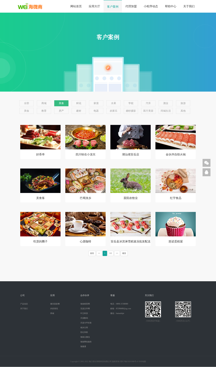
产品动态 (24, 304)
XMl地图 (142, 361)
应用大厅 (94, 6)
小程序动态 (151, 6)
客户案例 (112, 6)
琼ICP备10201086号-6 (129, 361)
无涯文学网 (85, 308)
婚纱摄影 (131, 110)
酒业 (165, 103)
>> (117, 253)
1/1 (110, 253)
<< (99, 253)
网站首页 (76, 6)
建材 (78, 110)
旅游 (183, 103)
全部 (26, 103)
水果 (113, 103)
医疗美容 (148, 110)
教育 (43, 110)
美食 (61, 103)
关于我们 (189, 6)
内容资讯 (54, 308)
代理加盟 (131, 6)
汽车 (148, 103)
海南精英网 (85, 304)
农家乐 (113, 110)
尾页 (124, 253)
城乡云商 (84, 327)
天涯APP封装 (86, 323)
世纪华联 (84, 332)
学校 (130, 103)
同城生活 (166, 110)
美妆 (26, 110)
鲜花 (78, 103)
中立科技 (84, 313)
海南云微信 (85, 337)
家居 (96, 103)
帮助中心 (170, 6)
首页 (92, 253)
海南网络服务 (86, 342)
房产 (61, 110)
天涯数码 (84, 318)
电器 (96, 110)
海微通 (83, 346)
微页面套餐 (55, 304)
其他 (183, 110)
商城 (43, 103)
